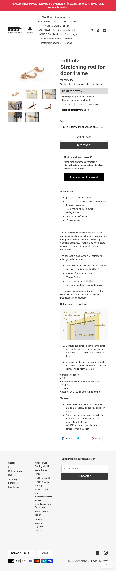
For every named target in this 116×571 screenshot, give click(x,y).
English (44, 553)
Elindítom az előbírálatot (84, 177)
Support (38, 519)
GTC (10, 467)
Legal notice (14, 487)
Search (11, 462)
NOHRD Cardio (42, 478)
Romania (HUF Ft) (21, 553)
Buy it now (84, 145)
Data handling (15, 471)
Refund (11, 475)
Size (62, 121)
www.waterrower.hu (83, 561)
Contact (38, 530)
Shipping (77, 84)
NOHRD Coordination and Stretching (43, 503)
